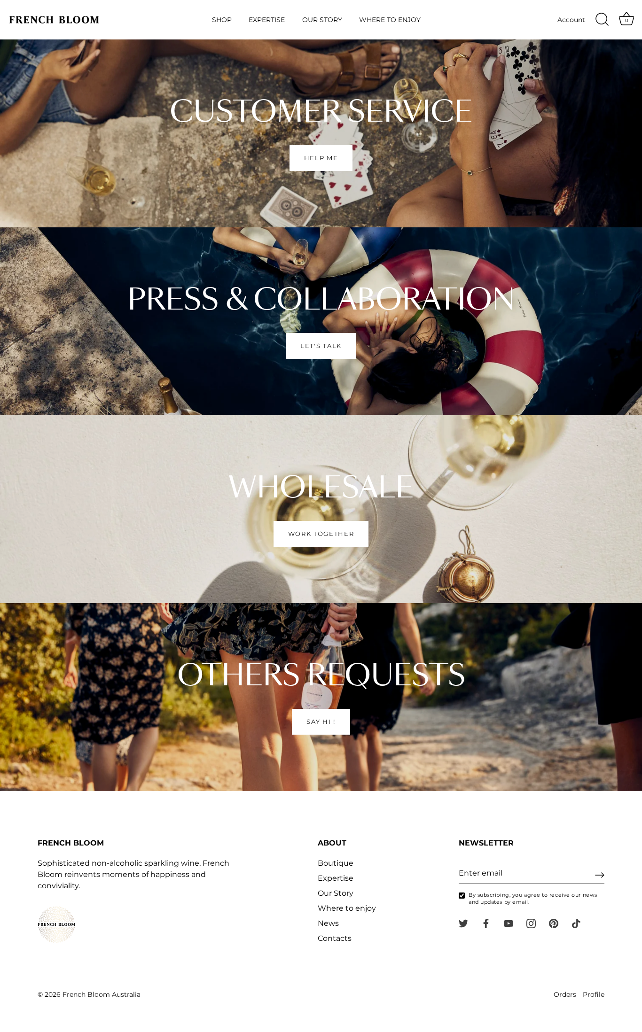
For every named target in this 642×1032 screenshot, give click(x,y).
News (328, 923)
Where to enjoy (347, 908)
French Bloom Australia (102, 994)
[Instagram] (531, 922)
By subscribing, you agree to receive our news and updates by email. (533, 898)
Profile (593, 994)
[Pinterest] (553, 922)
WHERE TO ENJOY (390, 19)
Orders (565, 994)
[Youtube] (508, 922)
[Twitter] (463, 922)
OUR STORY (322, 19)
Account (571, 19)
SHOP (222, 19)
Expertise (335, 878)
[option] (321, 133)
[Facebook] (486, 922)
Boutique (335, 863)
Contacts (335, 938)
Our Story (335, 893)
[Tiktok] (576, 922)
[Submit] (599, 875)
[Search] (602, 19)
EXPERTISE (267, 19)
